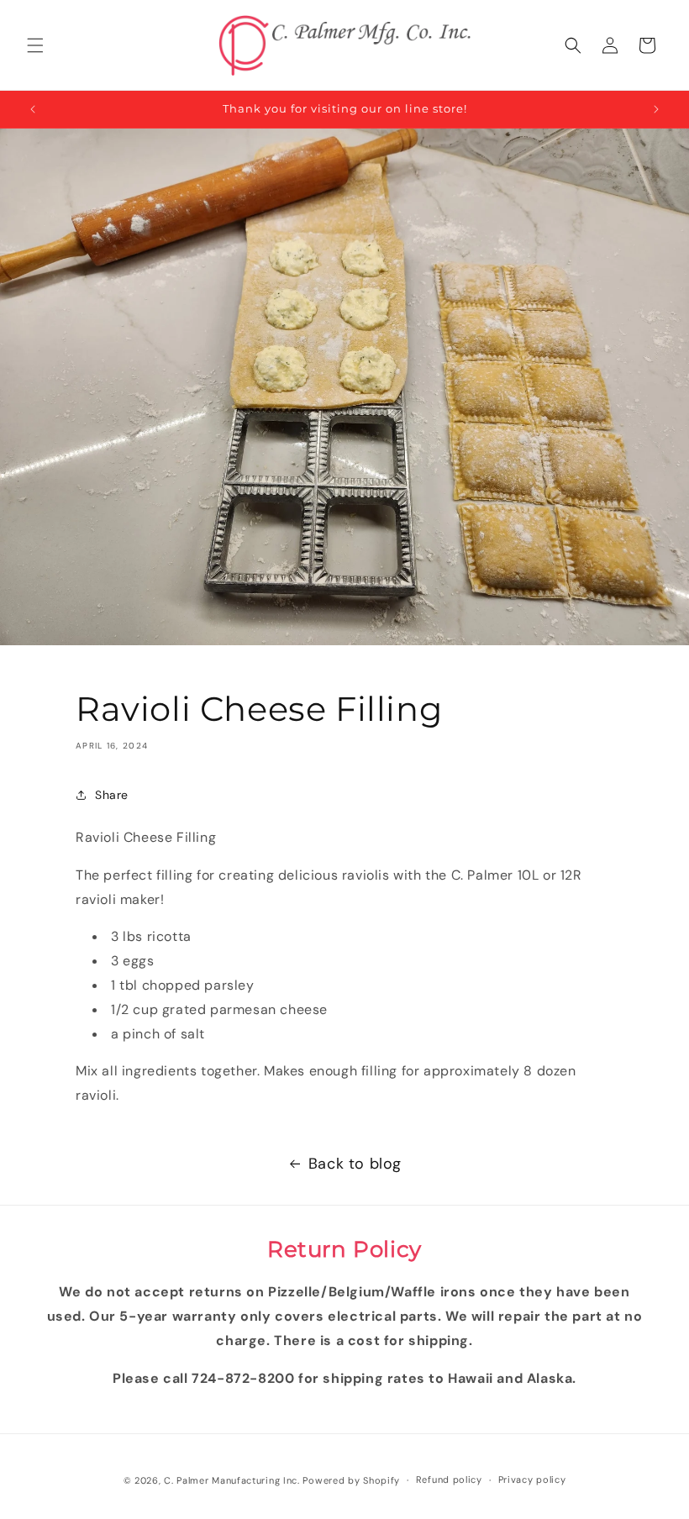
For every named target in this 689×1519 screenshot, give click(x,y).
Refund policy (449, 1479)
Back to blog (355, 1164)
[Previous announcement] (32, 109)
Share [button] (112, 794)
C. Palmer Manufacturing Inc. (232, 1480)
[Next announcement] (656, 109)
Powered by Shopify (351, 1480)
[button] (35, 45)
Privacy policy (532, 1479)
